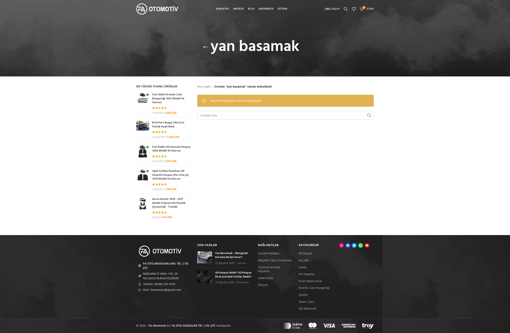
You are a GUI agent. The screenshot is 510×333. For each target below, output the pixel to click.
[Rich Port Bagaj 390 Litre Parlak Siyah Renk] (142, 130)
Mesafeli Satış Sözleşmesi (275, 260)
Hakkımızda (265, 278)
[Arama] (346, 9)
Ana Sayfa (204, 86)
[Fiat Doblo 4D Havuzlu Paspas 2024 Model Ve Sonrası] (142, 154)
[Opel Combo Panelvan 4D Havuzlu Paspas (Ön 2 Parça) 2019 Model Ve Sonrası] (142, 180)
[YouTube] (367, 245)
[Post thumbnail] (204, 258)
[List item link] (163, 284)
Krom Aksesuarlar (310, 281)
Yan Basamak (307, 308)
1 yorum (241, 263)
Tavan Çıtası (307, 302)
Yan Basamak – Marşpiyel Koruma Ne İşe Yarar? (231, 255)
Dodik (302, 267)
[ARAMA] (369, 115)
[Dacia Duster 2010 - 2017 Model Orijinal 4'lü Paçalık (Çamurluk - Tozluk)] (142, 208)
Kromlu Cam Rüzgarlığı (314, 288)
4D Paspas (305, 253)
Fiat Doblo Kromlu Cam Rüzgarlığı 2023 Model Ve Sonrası (168, 98)
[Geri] (206, 47)
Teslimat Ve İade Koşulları (269, 269)
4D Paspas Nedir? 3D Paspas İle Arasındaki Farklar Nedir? (233, 275)
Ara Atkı (304, 260)
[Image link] (160, 251)
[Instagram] (341, 245)
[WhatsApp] (360, 245)
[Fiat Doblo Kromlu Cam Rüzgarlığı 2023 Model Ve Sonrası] (142, 104)
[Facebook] (347, 245)
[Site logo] (157, 9)
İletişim (263, 285)
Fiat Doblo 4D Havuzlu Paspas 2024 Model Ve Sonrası (171, 149)
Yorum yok (242, 282)
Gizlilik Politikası (268, 253)
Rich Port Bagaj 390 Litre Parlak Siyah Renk (168, 125)
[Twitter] (354, 245)
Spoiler (303, 295)
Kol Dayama (306, 274)
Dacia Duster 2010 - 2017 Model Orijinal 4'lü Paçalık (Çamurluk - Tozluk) (168, 203)
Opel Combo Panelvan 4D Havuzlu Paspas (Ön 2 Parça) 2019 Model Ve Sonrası (170, 175)
